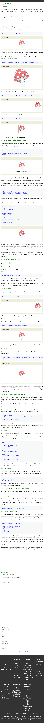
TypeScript (39, 671)
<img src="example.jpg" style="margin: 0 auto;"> (14, 325)
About (17, 713)
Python (16, 663)
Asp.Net (28, 708)
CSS (38, 667)
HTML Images (4, 634)
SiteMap (26, 713)
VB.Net (16, 675)
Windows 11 (5, 694)
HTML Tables (4, 638)
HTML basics (4, 631)
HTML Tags (4, 648)
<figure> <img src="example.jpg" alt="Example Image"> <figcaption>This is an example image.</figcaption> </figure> (16, 152)
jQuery (38, 673)
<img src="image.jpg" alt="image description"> (14, 508)
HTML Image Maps (7, 582)
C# (16, 667)
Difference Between (5, 697)
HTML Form (4, 641)
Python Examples (16, 689)
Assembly (16, 677)
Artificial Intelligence (27, 668)
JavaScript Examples (16, 695)
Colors (5, 690)
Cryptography (28, 677)
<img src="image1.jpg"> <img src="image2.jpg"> (7, 479)
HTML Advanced (5, 643)
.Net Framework (27, 705)
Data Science (27, 675)
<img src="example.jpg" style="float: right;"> (14, 296)
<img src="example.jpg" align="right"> (12, 275)
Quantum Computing (27, 664)
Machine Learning (27, 672)
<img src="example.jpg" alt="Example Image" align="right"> (17, 95)
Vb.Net (27, 710)
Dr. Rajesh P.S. (5, 6)
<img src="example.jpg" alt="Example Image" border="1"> (16, 118)
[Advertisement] (22, 562)
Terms (34, 713)
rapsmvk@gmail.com (25, 651)
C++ (16, 673)
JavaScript (38, 669)
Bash (27, 679)
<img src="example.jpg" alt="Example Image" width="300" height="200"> (20, 62)
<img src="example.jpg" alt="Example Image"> (13, 33)
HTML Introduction (5, 629)
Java (16, 665)
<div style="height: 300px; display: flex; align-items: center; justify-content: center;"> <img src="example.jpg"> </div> (22, 358)
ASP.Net (38, 675)
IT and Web (5, 692)
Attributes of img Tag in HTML (9, 574)
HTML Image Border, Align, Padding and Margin (12, 577)
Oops (27, 700)
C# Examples (16, 692)
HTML (38, 665)
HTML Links (4, 636)
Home (9, 713)
